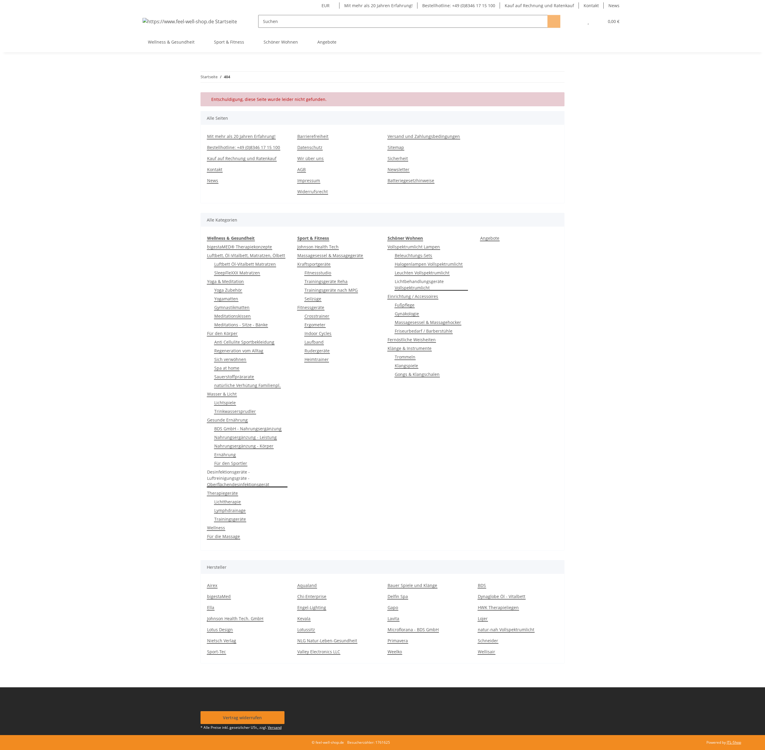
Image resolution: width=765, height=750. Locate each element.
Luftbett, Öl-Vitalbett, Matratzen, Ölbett (246, 255)
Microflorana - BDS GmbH (413, 629)
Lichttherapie (227, 502)
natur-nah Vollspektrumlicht (506, 629)
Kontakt (591, 5)
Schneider (488, 640)
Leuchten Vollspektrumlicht (422, 273)
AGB (301, 169)
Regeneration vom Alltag (238, 351)
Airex (212, 585)
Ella (210, 607)
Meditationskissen (232, 316)
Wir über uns (310, 158)
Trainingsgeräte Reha (326, 281)
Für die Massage (223, 536)
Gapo (393, 607)
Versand (274, 727)
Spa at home (226, 368)
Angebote (489, 238)
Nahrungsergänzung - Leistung (245, 437)
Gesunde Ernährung (227, 420)
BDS (482, 585)
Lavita (393, 618)
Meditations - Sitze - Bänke (241, 325)
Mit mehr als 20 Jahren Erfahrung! (378, 5)
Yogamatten (226, 299)
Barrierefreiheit (312, 136)
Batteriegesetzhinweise (411, 180)
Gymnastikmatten (232, 307)
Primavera (398, 640)
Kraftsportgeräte (314, 264)
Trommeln (405, 357)
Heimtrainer (317, 359)
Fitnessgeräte (310, 307)
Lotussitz (306, 629)
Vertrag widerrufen (242, 717)
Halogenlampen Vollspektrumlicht (429, 264)
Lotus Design (220, 629)
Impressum (308, 180)
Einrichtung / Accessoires (413, 296)
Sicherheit (398, 158)
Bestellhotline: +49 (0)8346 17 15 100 (458, 5)
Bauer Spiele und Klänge (412, 585)
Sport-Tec (216, 651)
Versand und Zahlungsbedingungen (424, 136)
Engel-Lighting (311, 607)
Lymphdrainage (230, 510)
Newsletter (398, 169)
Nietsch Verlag (221, 640)
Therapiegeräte (222, 493)
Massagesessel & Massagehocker (428, 322)
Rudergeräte (317, 351)
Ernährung (225, 454)
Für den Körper (222, 333)
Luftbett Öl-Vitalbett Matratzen (245, 264)
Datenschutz (309, 147)
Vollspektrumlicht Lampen (414, 247)
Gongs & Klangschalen (417, 374)
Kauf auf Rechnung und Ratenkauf (539, 5)
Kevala (303, 618)
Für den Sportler (230, 463)
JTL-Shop (734, 742)
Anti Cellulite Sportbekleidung (244, 342)
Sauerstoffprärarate (234, 376)
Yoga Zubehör (228, 290)
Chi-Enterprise (311, 596)
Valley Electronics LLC (318, 651)
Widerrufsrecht (312, 191)
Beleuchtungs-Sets (413, 255)
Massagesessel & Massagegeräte (330, 255)
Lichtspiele (225, 402)
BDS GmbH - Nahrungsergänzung (247, 428)
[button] (576, 21)
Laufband (314, 342)
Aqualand (307, 585)
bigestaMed (219, 596)
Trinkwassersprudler (235, 411)
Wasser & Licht (222, 394)
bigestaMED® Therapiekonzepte (239, 247)
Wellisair (486, 651)
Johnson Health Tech (318, 247)
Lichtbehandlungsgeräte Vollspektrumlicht (419, 285)
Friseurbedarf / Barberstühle (423, 331)
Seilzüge (313, 299)
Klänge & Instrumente (410, 348)
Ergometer (315, 325)
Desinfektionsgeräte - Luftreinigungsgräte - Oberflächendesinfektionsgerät (238, 478)
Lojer (483, 618)
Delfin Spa (398, 596)
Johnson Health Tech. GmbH (235, 618)
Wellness (216, 528)
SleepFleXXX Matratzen (237, 273)
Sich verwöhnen (230, 359)
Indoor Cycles (318, 333)
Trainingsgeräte (230, 519)
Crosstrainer (317, 316)
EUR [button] (326, 5)
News (613, 5)
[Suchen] (553, 21)
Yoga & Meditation (225, 281)
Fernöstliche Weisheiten (412, 339)
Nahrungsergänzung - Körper (243, 446)
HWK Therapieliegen (498, 607)
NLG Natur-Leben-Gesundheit (327, 640)
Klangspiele (406, 365)
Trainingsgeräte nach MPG (331, 290)
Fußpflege (404, 305)
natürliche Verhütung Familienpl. (247, 385)
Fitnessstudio (318, 273)
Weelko (395, 651)
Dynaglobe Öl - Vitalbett (501, 596)
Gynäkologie (407, 313)
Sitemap (396, 147)
